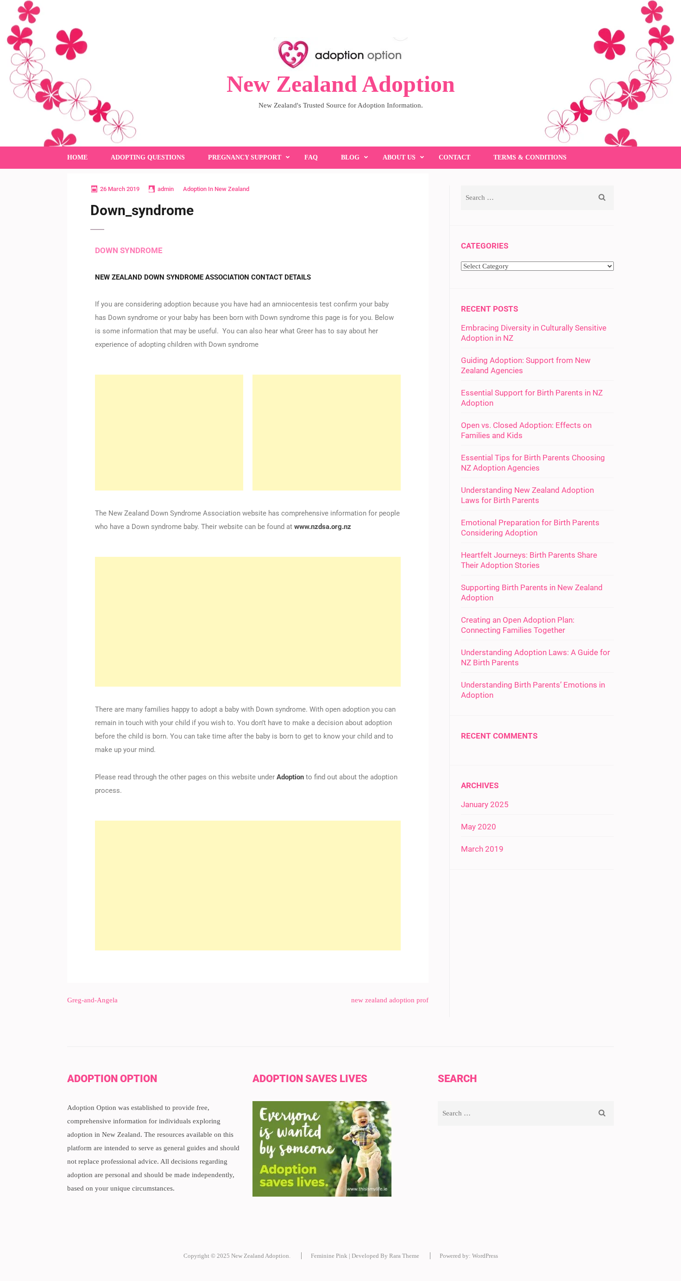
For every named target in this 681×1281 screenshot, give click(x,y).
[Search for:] (522, 197)
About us (399, 157)
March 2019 (482, 849)
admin (166, 188)
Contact (454, 157)
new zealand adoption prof (390, 1000)
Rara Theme (404, 1255)
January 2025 (485, 804)
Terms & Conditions (530, 157)
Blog (350, 157)
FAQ (311, 157)
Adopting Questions (148, 157)
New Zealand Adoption (341, 83)
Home (77, 157)
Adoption (290, 777)
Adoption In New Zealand (216, 188)
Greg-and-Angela (92, 1000)
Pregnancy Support (244, 157)
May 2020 (478, 826)
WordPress (485, 1255)
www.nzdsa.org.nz (322, 527)
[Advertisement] (169, 433)
